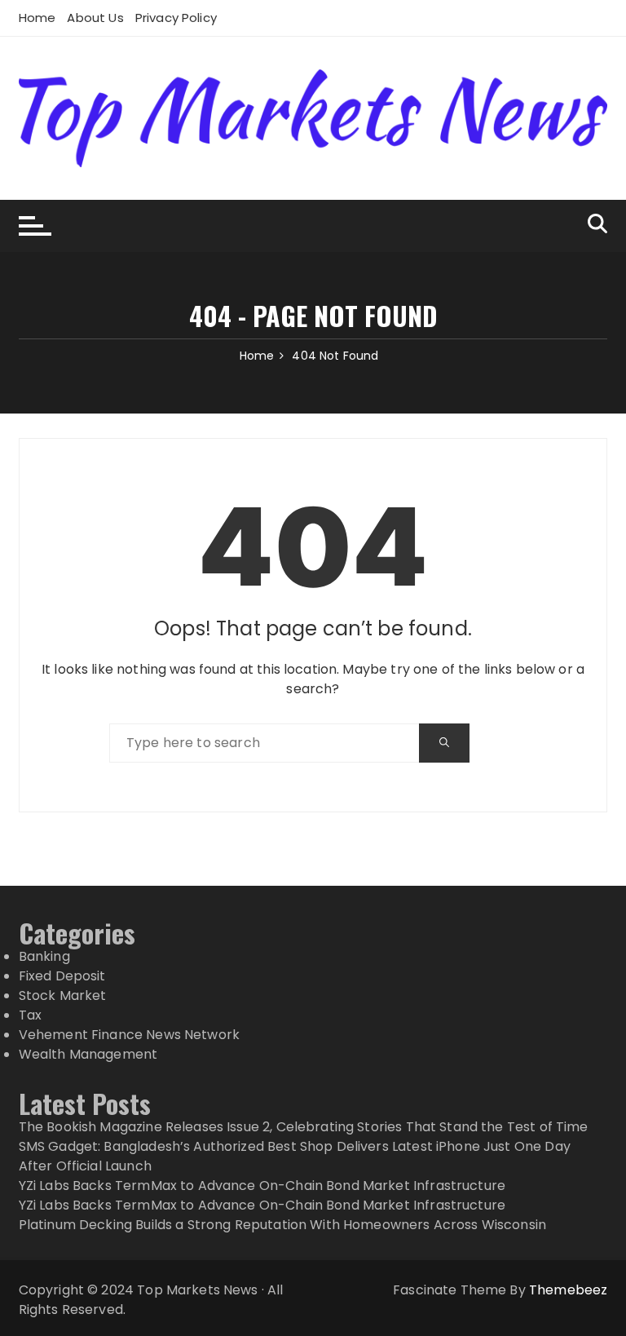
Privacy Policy (176, 17)
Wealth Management (88, 1054)
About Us (95, 17)
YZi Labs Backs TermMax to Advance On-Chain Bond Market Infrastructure (262, 1185)
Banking (44, 956)
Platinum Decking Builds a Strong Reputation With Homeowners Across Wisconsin (282, 1224)
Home (37, 17)
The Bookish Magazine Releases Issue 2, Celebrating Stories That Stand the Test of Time (304, 1126)
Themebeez (568, 1290)
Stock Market (63, 995)
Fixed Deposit (62, 976)
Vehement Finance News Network (129, 1034)
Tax (30, 1015)
